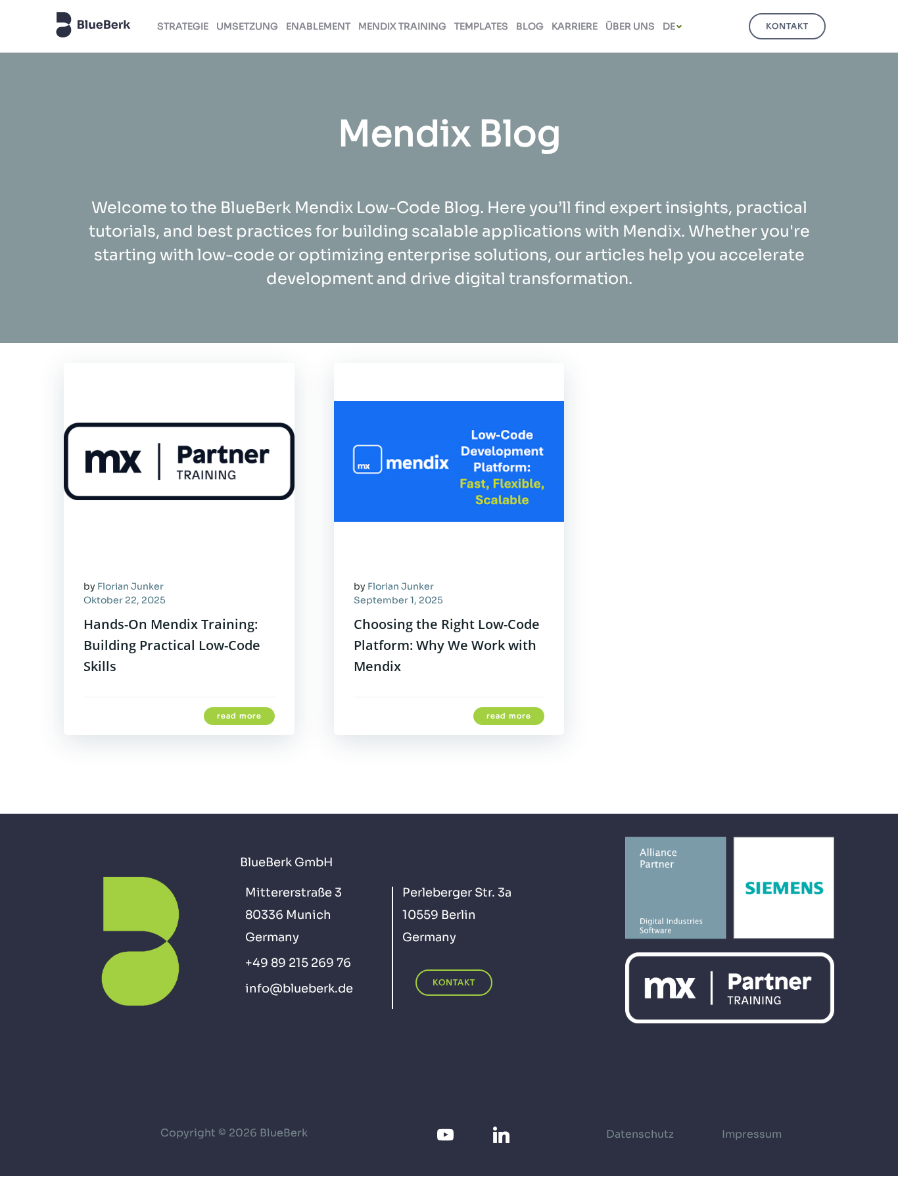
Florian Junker (130, 586)
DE (669, 26)
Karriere (575, 26)
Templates (481, 26)
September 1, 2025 (398, 600)
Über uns (630, 26)
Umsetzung (247, 26)
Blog (530, 26)
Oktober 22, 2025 (124, 600)
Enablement (318, 26)
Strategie (182, 26)
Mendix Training (402, 26)
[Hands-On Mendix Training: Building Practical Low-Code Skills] (179, 460)
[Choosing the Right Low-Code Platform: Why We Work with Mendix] (449, 460)
